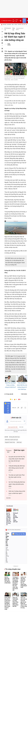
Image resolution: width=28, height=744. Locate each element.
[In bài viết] (2, 51)
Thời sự (15, 24)
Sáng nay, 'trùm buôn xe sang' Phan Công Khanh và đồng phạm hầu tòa (15, 602)
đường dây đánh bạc (14, 437)
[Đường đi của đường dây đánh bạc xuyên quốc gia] (15, 510)
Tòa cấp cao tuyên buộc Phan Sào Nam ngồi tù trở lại (17, 476)
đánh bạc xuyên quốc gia (11, 439)
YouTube (9, 20)
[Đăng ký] (18, 533)
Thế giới (19, 24)
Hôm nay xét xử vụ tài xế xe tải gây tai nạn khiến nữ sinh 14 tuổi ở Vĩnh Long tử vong (24, 602)
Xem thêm (8, 497)
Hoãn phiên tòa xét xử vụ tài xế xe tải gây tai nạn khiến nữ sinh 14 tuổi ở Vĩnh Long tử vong (7, 603)
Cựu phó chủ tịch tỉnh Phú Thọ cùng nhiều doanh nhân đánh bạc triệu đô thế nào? (17, 459)
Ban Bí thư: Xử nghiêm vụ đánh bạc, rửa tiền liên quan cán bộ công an (8, 518)
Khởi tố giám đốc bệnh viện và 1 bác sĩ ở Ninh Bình (7, 580)
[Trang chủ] (1, 24)
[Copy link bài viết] (22, 408)
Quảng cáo (17, 20)
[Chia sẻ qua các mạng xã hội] (25, 408)
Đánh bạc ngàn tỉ (19, 451)
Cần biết (13, 20)
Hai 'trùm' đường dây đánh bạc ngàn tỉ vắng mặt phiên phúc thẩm (17, 484)
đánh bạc (19, 442)
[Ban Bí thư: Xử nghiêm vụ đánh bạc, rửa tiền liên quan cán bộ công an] (8, 510)
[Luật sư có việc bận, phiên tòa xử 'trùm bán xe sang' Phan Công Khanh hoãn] (24, 574)
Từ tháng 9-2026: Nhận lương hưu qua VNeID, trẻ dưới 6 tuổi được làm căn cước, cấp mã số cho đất (16, 583)
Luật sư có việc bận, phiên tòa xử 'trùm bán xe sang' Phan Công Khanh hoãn (24, 582)
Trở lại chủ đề (8, 29)
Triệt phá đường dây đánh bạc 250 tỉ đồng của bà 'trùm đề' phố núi (17, 468)
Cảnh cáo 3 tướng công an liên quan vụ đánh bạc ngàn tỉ (17, 492)
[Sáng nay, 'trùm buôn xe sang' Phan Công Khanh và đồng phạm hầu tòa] (16, 594)
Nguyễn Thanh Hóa (10, 442)
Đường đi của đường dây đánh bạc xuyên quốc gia (15, 517)
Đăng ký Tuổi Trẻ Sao (24, 20)
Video (13, 24)
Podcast (4, 20)
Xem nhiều (9, 24)
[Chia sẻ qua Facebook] (18, 408)
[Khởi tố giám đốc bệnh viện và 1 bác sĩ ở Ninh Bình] (8, 574)
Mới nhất (5, 24)
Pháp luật (23, 24)
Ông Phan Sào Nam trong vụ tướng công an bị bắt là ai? (10, 385)
